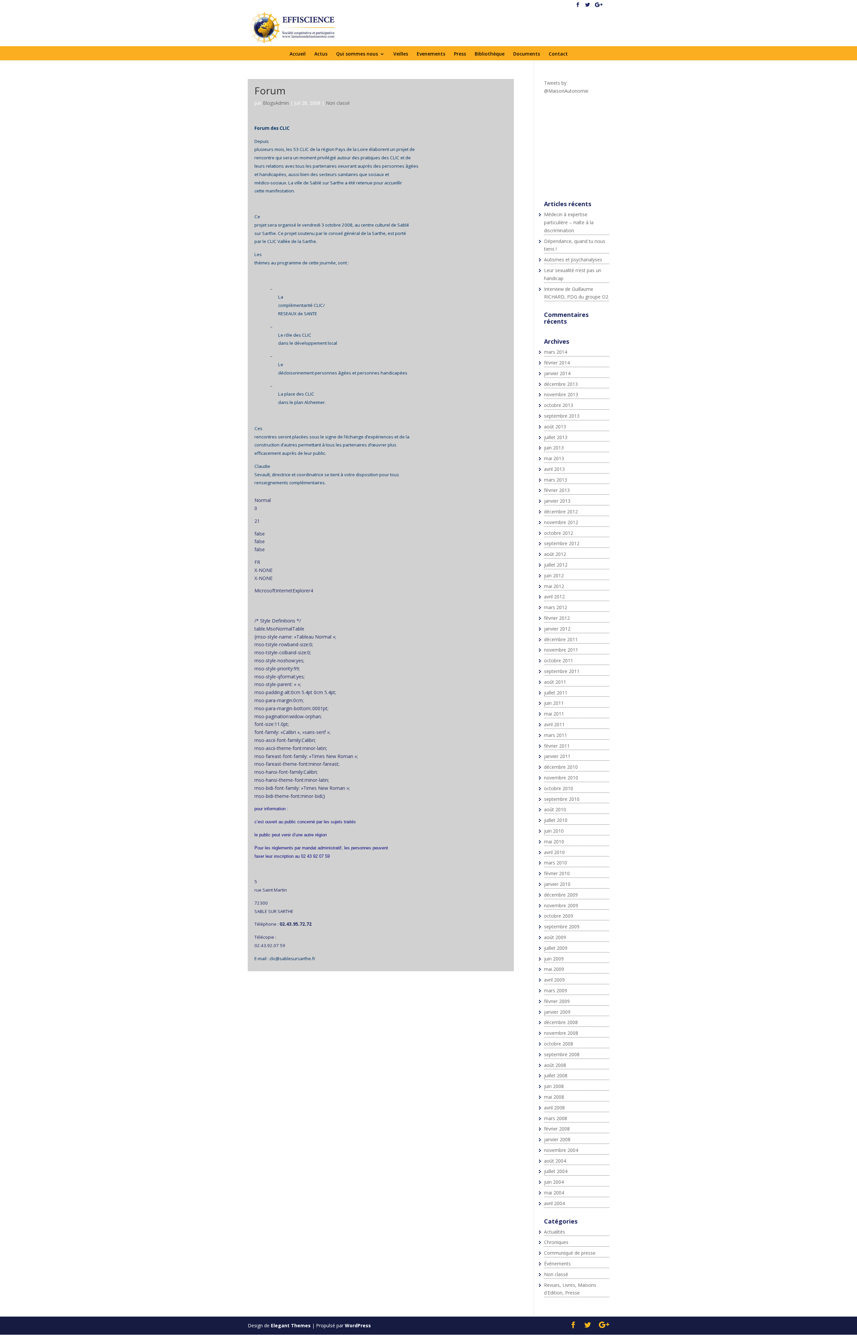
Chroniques (556, 1242)
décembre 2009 (561, 895)
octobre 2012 (558, 533)
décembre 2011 (561, 639)
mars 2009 (555, 990)
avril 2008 (554, 1107)
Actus (320, 54)
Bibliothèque (489, 54)
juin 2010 (554, 831)
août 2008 (555, 1065)
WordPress (358, 1325)
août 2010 (555, 809)
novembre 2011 (561, 650)
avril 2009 (554, 980)
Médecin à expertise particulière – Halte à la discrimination (569, 222)
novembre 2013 (561, 394)
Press (460, 54)
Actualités (554, 1232)
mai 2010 (554, 841)
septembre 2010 (561, 799)
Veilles (400, 54)
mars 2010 (555, 862)
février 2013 (557, 490)
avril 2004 (554, 1203)
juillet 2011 (555, 692)
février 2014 (557, 362)
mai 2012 (554, 586)
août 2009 (555, 937)
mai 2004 (554, 1192)
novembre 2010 (561, 777)
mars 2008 (555, 1118)
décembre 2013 (561, 384)
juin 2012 (554, 575)
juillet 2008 (555, 1075)
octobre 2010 (558, 788)
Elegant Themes (291, 1325)
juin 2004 (554, 1182)
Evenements (431, 54)
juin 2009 (554, 958)
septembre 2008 (561, 1054)
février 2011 (557, 746)
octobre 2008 (558, 1043)
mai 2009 (554, 969)
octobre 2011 (558, 660)
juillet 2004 (555, 1171)
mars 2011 (555, 735)
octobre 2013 (558, 405)
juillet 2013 (555, 437)
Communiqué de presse (570, 1253)
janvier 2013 (557, 501)
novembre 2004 (561, 1150)
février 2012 (557, 618)
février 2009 (557, 1001)
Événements (557, 1263)
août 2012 (555, 554)
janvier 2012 (557, 628)
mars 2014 (555, 352)
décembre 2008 (561, 1022)
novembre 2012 (561, 522)
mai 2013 (554, 458)
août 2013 (555, 426)
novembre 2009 (561, 905)
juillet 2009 (555, 948)
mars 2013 (555, 480)
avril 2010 (554, 852)
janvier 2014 (557, 373)
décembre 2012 (561, 511)
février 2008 (557, 1128)
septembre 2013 (561, 416)
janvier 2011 (557, 756)
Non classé (338, 103)
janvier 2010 (557, 884)
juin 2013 (554, 447)
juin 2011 (554, 703)
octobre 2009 (558, 916)
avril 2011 (554, 724)
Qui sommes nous (357, 54)
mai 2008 (554, 1097)
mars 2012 (555, 607)
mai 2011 (554, 714)
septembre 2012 (561, 543)
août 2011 (555, 682)
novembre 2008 (561, 1033)
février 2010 (557, 873)
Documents (526, 54)
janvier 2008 (557, 1139)
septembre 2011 (561, 671)
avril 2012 (554, 596)
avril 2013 (554, 469)
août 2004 (555, 1161)
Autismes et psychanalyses (573, 259)
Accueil (298, 54)
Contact (558, 54)
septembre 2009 (561, 926)
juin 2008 (554, 1086)
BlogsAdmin (276, 103)
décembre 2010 (561, 767)
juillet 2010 (555, 820)
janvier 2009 (557, 1012)
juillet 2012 (555, 565)
